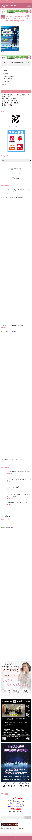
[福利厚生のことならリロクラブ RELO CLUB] (12, 828)
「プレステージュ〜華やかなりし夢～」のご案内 (19, 480)
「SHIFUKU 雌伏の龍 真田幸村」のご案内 (18, 471)
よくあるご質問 (5, 81)
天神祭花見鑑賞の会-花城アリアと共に (17, 502)
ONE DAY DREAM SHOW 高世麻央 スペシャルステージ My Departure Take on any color (16, 63)
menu (29, 5)
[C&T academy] (16, 697)
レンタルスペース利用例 (8, 76)
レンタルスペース (6, 70)
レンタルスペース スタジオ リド (16, 91)
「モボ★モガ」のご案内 (13, 487)
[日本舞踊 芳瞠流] (9, 825)
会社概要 (4, 84)
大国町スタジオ (5, 73)
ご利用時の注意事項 (7, 79)
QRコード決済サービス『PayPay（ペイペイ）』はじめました (18, 190)
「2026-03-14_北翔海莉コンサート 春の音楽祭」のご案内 (18, 495)
